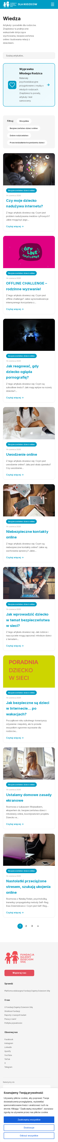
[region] (29, 1115)
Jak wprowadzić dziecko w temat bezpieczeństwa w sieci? (28, 620)
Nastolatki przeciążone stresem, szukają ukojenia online (28, 887)
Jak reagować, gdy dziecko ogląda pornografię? (22, 372)
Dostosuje (29, 1127)
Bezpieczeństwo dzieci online (24, 128)
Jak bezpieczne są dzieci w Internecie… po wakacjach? (27, 708)
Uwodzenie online (21, 454)
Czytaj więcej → (15, 226)
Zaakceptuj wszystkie (29, 1119)
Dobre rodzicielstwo (19, 135)
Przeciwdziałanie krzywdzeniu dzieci (27, 142)
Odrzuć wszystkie (29, 1135)
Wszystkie (24, 121)
